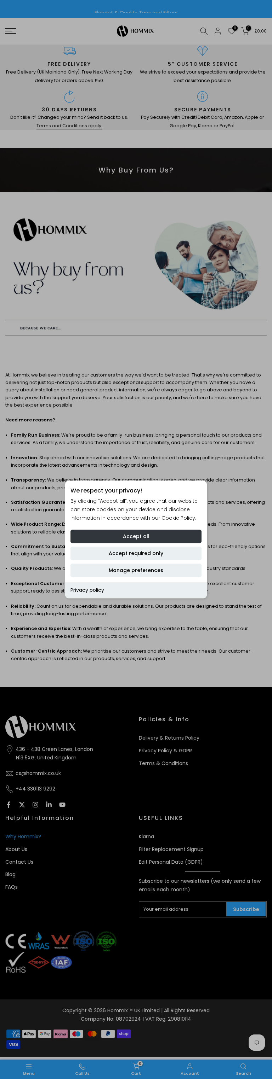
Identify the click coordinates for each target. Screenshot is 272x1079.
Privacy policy (87, 590)
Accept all (136, 536)
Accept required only (136, 553)
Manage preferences (136, 570)
